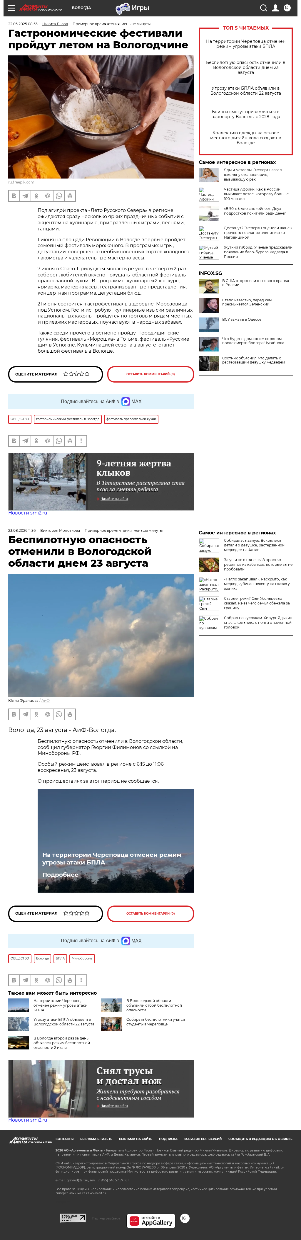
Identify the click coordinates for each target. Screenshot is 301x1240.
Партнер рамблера (106, 1218)
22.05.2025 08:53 (23, 24)
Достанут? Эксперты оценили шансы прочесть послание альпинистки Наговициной (258, 232)
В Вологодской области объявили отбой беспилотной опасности (154, 1005)
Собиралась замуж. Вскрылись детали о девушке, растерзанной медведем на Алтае (254, 545)
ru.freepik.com (21, 182)
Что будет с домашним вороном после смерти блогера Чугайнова (253, 341)
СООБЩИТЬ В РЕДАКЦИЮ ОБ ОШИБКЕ (260, 1139)
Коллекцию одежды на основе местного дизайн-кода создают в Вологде (245, 137)
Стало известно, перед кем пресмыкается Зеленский (247, 302)
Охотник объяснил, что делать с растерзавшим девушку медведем (253, 360)
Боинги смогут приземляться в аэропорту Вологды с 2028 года (246, 114)
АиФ (45, 700)
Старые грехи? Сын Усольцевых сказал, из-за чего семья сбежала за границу (257, 603)
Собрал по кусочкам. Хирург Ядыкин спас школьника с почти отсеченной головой (258, 622)
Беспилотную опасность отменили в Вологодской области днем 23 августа (245, 67)
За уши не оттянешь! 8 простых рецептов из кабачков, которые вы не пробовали (258, 564)
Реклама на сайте (135, 1139)
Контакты (64, 1139)
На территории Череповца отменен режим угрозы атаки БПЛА (245, 44)
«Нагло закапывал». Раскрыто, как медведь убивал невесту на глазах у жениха (257, 584)
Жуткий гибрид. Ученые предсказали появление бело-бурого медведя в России (258, 252)
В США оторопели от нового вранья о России (255, 283)
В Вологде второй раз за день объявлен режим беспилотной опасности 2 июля (62, 1043)
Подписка (168, 1139)
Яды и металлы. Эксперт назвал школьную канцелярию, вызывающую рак (253, 174)
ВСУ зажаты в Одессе (241, 319)
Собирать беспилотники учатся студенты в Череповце (155, 1021)
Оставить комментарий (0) (150, 374)
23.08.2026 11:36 (22, 530)
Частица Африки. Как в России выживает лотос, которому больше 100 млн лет (256, 194)
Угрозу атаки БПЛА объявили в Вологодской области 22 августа (245, 91)
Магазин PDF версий (203, 1139)
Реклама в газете (96, 1139)
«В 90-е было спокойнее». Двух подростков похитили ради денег (255, 210)
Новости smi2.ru (27, 513)
